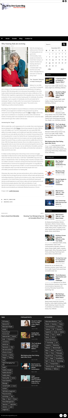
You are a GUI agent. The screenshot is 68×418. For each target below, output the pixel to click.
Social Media (48, 307)
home (13, 378)
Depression (58, 145)
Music (47, 350)
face (56, 99)
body (46, 86)
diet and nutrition (7, 349)
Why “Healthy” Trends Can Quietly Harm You (61, 162)
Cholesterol (10, 339)
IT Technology (49, 342)
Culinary (50, 114)
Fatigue (4, 357)
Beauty (56, 131)
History (50, 227)
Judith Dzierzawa (14, 191)
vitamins (4, 407)
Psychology (56, 118)
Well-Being (57, 87)
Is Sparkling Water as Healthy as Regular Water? (61, 80)
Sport (62, 252)
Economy (47, 288)
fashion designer (53, 225)
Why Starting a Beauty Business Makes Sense (60, 295)
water (46, 87)
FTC (34, 112)
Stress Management (8, 401)
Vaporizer (5, 404)
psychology (62, 118)
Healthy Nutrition (7, 372)
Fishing (11, 357)
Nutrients (61, 86)
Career (55, 244)
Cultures (61, 222)
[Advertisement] (34, 22)
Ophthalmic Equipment (8, 391)
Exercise (4, 355)
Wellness (63, 87)
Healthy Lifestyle (49, 101)
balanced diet (6, 336)
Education (56, 246)
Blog (20, 38)
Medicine (12, 199)
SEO (63, 305)
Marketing (51, 305)
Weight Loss (51, 120)
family (11, 355)
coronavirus (5, 341)
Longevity (59, 227)
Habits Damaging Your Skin (8, 363)
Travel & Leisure (49, 366)
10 (56, 57)
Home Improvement (51, 340)
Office (54, 250)
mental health (55, 116)
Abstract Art (48, 265)
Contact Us (28, 38)
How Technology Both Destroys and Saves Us (61, 202)
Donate (14, 38)
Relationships (55, 150)
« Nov (49, 69)
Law (57, 342)
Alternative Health (60, 112)
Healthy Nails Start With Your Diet (35, 334)
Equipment (48, 332)
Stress (46, 152)
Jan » (62, 69)
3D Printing (5, 321)
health (56, 86)
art (52, 265)
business (52, 267)
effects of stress (56, 224)
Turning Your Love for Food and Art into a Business (61, 259)
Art (46, 222)
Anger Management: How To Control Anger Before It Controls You (36, 379)
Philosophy (59, 250)
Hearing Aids (8, 201)
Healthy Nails (48, 116)
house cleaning (6, 380)
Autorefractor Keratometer (6, 333)
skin (12, 396)
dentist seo (5, 344)
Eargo (18, 128)
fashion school (62, 225)
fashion (47, 225)
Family (63, 145)
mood (54, 149)
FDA (29, 112)
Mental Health (48, 250)
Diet (12, 347)
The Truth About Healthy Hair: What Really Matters (61, 126)
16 (53, 60)
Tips (65, 86)
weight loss (51, 87)
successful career (56, 253)
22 (49, 63)
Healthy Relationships (58, 147)
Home (7, 38)
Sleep (3, 399)
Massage (4, 383)
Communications (49, 246)
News (52, 350)
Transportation (54, 363)
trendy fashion (56, 231)
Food (49, 86)
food (57, 114)
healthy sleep (53, 135)
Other (57, 149)
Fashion (63, 224)
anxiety (64, 242)
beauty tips (56, 301)
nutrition (4, 388)
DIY (61, 286)
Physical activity (6, 393)
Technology (60, 361)
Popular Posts (57, 101)
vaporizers (13, 404)
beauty (60, 131)
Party (52, 353)
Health (6, 199)
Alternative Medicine (51, 321)
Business (56, 222)
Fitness (51, 248)
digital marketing (58, 303)
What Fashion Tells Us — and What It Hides (60, 192)
